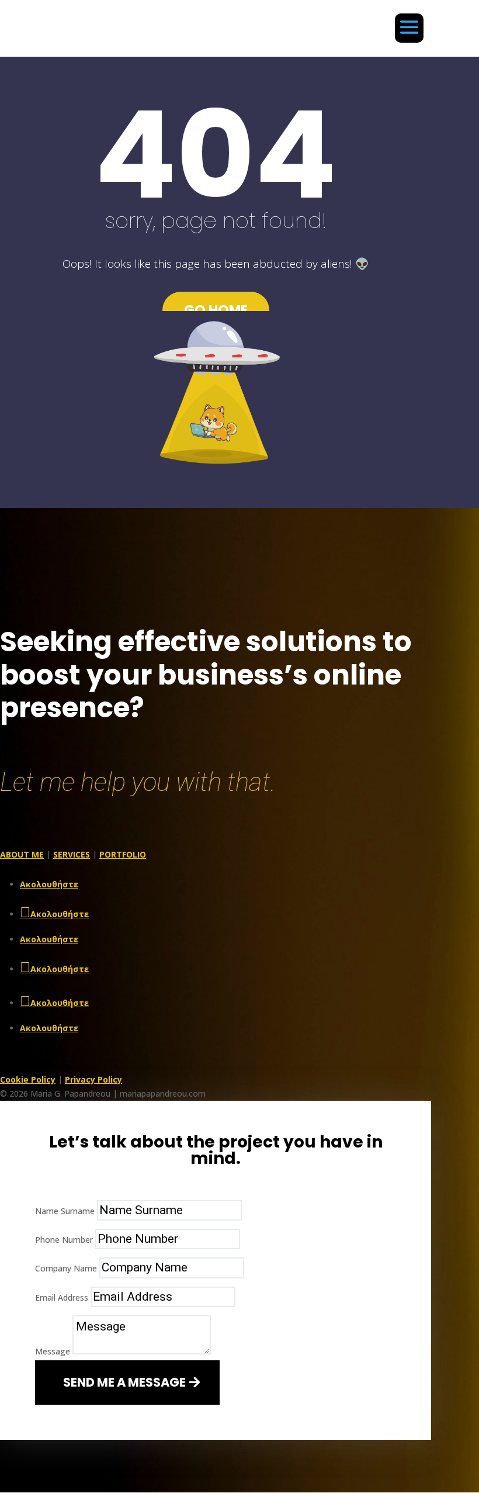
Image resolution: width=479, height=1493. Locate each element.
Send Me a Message (124, 1382)
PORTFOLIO (122, 854)
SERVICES (71, 854)
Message (52, 1351)
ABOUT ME (22, 854)
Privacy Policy (93, 1079)
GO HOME (216, 309)
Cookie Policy (27, 1079)
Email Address (61, 1297)
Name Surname (65, 1210)
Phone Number (64, 1239)
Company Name (66, 1268)
